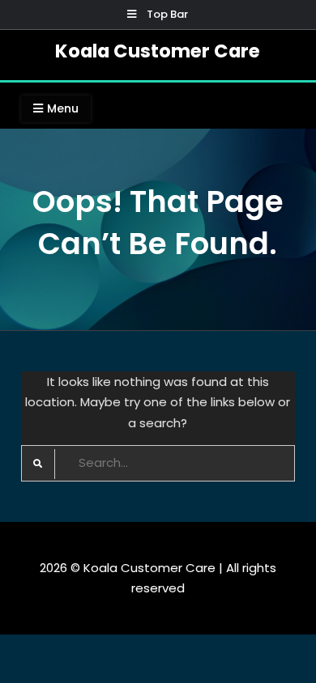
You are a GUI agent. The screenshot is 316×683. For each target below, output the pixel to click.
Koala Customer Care (157, 51)
